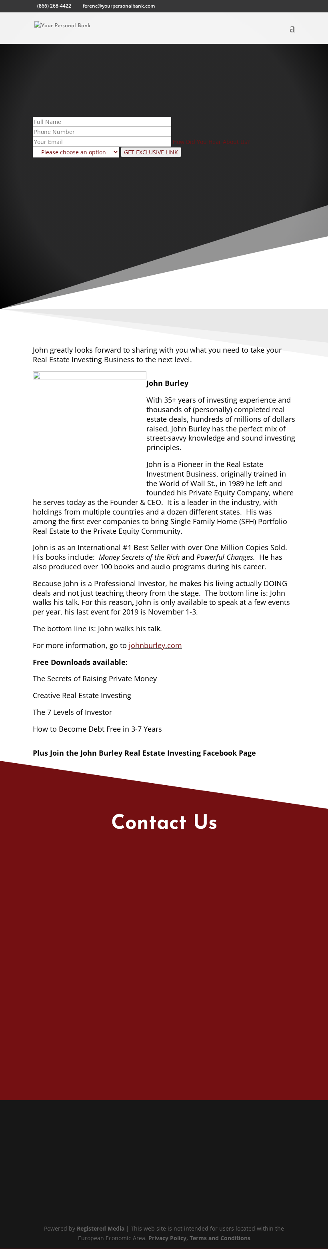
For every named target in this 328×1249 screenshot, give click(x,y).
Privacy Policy (167, 1238)
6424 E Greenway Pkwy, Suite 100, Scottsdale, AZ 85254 (138, 1138)
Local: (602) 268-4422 (85, 1111)
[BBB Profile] (72, 1189)
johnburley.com (155, 645)
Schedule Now (263, 1004)
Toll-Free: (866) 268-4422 (89, 1083)
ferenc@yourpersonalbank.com (97, 1061)
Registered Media (100, 1228)
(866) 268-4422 (54, 5)
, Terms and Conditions (218, 1238)
